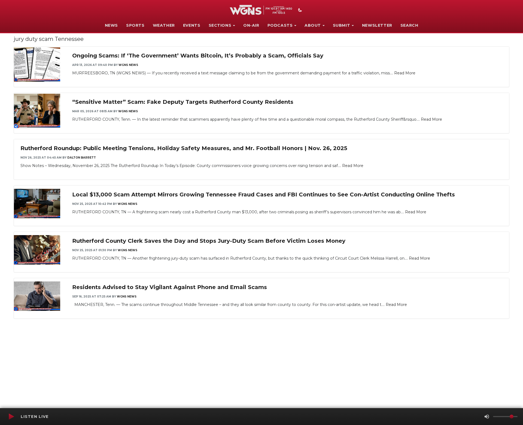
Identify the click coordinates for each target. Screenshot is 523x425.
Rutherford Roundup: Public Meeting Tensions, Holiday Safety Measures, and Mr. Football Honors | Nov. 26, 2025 (183, 148)
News (111, 25)
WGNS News (128, 65)
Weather (164, 25)
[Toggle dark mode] (299, 11)
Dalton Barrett (81, 157)
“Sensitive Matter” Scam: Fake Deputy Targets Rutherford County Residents (182, 102)
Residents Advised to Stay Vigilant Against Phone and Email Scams (169, 287)
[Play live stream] (11, 416)
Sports (135, 25)
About (313, 25)
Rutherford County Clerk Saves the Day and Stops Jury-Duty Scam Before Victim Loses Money (208, 241)
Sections (220, 25)
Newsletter (377, 25)
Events (191, 25)
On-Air (251, 25)
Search (409, 25)
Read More (404, 73)
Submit (341, 25)
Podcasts (280, 25)
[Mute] (487, 416)
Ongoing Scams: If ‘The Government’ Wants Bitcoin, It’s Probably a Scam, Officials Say (197, 56)
